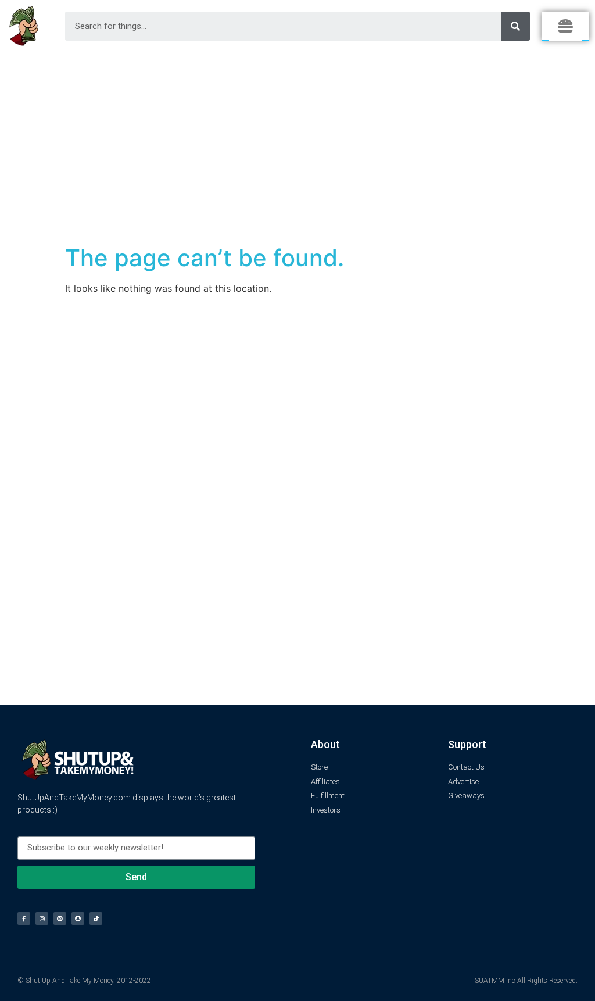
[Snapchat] (77, 918)
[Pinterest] (59, 918)
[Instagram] (41, 918)
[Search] (515, 26)
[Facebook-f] (23, 918)
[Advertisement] (297, 139)
